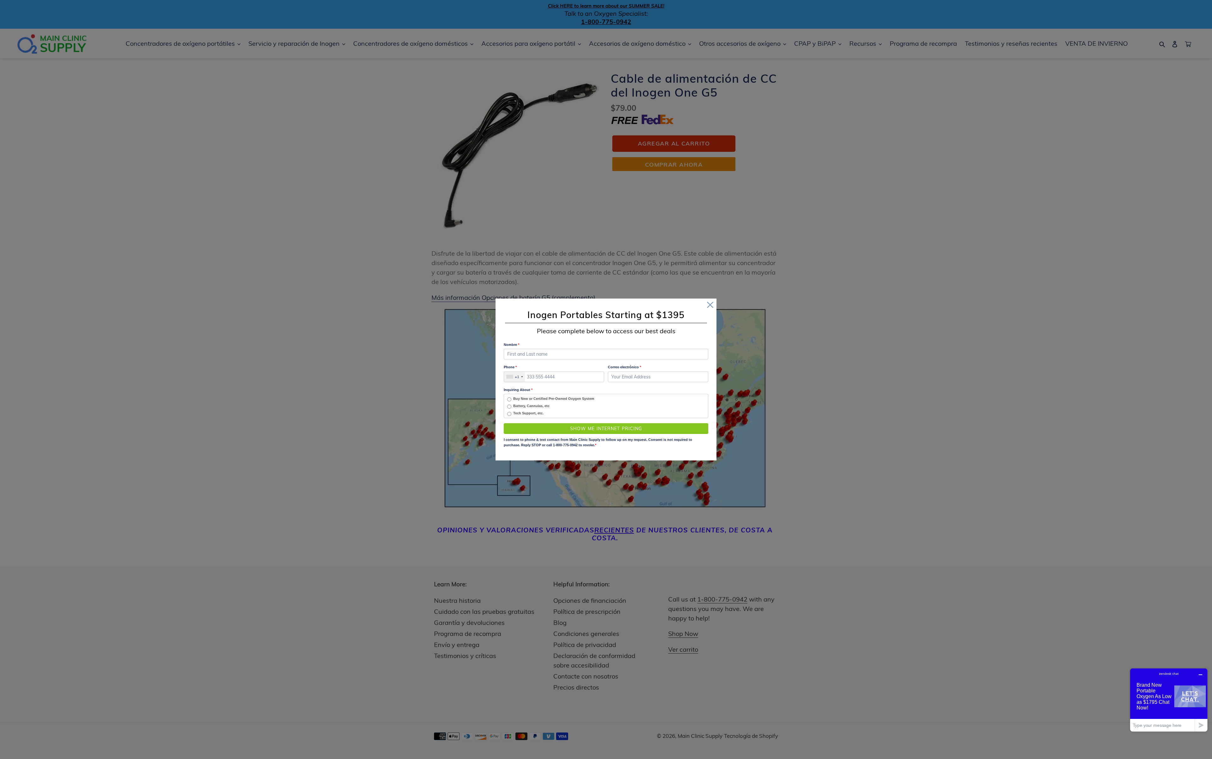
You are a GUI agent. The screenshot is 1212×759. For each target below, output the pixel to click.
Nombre (511, 345)
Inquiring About (518, 390)
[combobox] (514, 377)
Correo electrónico (624, 367)
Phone (510, 367)
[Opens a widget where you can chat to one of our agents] (1169, 700)
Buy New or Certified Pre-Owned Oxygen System (553, 398)
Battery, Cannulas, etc (531, 406)
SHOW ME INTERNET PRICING (606, 428)
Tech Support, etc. (528, 413)
